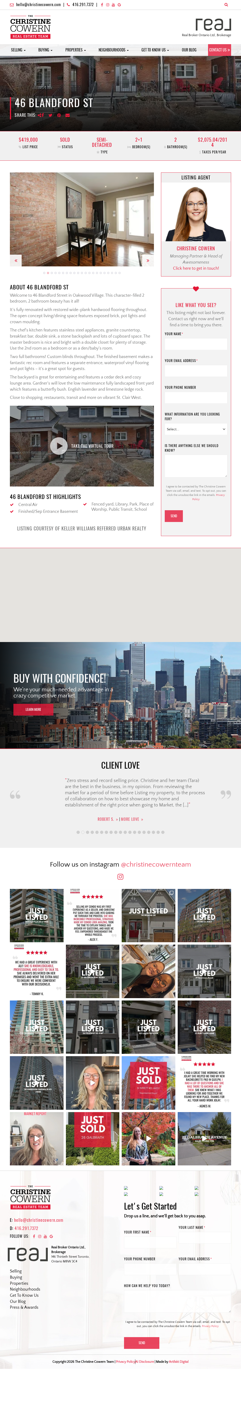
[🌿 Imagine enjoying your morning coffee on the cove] (148, 915)
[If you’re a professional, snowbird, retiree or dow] (148, 1139)
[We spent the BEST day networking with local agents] (148, 971)
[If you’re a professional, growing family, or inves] (37, 1083)
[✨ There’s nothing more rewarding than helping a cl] (204, 1083)
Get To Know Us (24, 1295)
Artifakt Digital (179, 1362)
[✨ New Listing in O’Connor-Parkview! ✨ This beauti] (204, 1139)
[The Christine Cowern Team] (30, 26)
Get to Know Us (154, 49)
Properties (74, 49)
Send (174, 516)
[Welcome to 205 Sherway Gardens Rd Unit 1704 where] (37, 1027)
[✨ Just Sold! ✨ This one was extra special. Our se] (93, 1139)
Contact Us (218, 49)
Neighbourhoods (112, 49)
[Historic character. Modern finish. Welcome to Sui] (204, 915)
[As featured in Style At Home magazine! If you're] (204, 1027)
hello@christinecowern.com (38, 4)
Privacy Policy (210, 1326)
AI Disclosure (144, 1362)
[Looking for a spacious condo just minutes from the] (148, 1027)
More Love (128, 819)
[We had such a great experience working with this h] (37, 971)
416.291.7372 (83, 4)
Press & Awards (24, 1307)
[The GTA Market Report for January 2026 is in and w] (93, 1083)
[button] (16, 219)
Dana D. (106, 819)
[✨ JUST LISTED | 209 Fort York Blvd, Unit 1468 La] (37, 915)
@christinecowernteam (156, 864)
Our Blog (189, 49)
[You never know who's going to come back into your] (93, 915)
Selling (17, 49)
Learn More (33, 709)
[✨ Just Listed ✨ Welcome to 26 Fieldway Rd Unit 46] (93, 1027)
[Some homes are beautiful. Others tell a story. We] (93, 971)
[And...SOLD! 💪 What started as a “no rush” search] (148, 1083)
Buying (44, 49)
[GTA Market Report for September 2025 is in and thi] (37, 1139)
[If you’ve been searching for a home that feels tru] (204, 971)
